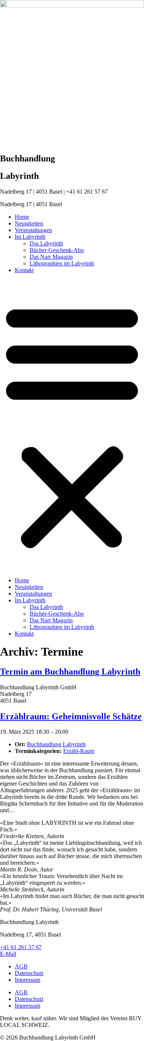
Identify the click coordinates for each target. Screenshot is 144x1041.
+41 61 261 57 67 (21, 947)
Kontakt (24, 270)
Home (22, 217)
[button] (72, 425)
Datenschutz (29, 973)
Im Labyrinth (30, 237)
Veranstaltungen (33, 230)
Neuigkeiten (29, 223)
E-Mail (8, 954)
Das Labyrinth (46, 243)
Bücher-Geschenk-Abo (57, 250)
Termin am (70, 671)
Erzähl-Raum (78, 751)
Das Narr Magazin (51, 257)
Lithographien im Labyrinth (62, 263)
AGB (21, 966)
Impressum (27, 980)
